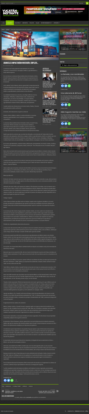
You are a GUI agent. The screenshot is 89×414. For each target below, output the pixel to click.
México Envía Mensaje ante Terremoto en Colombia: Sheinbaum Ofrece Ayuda (49, 120)
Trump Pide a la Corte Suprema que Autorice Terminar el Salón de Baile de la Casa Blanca (49, 102)
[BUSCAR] (87, 3)
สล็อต (86, 411)
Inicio (3, 29)
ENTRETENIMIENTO (46, 23)
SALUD (37, 23)
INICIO (3, 23)
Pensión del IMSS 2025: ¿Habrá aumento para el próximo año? (46, 391)
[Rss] (65, 411)
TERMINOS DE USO (79, 411)
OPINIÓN (56, 23)
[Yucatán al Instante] (10, 12)
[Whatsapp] (11, 380)
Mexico (31, 386)
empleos (25, 386)
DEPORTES (25, 23)
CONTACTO (71, 411)
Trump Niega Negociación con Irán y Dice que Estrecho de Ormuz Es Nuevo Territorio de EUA (49, 84)
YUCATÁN (17, 23)
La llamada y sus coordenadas (72, 74)
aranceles (8, 386)
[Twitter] (8, 380)
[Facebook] (5, 380)
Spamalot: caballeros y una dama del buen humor (14, 391)
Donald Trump (17, 386)
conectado (28, 397)
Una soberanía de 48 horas (71, 93)
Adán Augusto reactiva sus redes (73, 112)
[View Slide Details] (73, 40)
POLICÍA (32, 23)
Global (7, 29)
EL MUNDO (9, 23)
